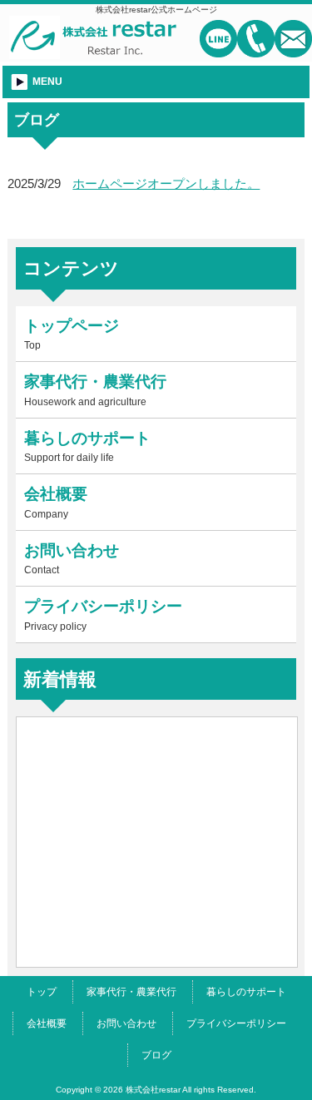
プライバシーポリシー (236, 1023)
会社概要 (47, 1023)
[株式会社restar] (93, 51)
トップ (42, 992)
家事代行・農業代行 (131, 992)
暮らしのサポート (246, 992)
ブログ (156, 1055)
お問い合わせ (126, 1023)
